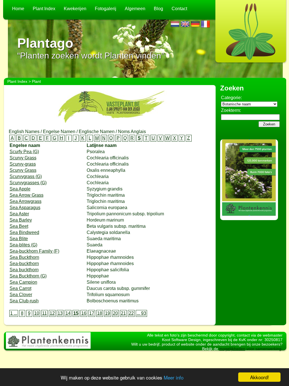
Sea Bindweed (24, 232)
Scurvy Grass (23, 157)
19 (107, 313)
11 (44, 313)
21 (123, 313)
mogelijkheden (232, 348)
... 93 (141, 313)
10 (36, 313)
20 (115, 313)
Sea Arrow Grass (26, 195)
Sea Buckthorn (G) (28, 276)
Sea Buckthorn (24, 257)
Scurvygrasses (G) (28, 182)
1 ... (13, 313)
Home (18, 8)
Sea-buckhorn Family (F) (34, 251)
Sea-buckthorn (24, 263)
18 (99, 313)
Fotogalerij (105, 8)
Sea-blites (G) (23, 244)
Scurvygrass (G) (26, 176)
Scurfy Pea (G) (24, 151)
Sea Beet (19, 226)
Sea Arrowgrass (25, 201)
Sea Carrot (20, 288)
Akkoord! (259, 377)
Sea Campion (23, 282)
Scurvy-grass (23, 164)
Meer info (173, 377)
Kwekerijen (75, 8)
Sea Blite (19, 238)
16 (83, 313)
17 (91, 313)
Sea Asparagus (25, 207)
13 (60, 313)
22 (131, 313)
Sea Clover (21, 294)
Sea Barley (21, 220)
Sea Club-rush (24, 300)
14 (68, 313)
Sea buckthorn (24, 269)
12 (52, 313)
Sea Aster (19, 213)
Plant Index (44, 8)
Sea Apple (20, 189)
